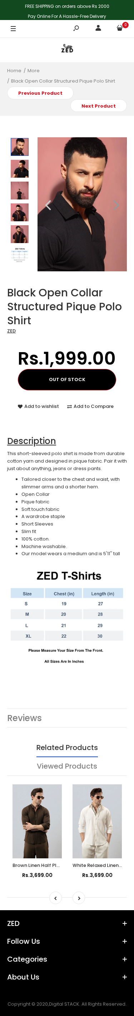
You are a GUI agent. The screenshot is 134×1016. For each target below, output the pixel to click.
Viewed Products (67, 766)
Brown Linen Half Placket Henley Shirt (56, 865)
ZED (11, 330)
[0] (119, 29)
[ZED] (67, 49)
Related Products (67, 748)
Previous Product (40, 93)
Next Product (98, 106)
